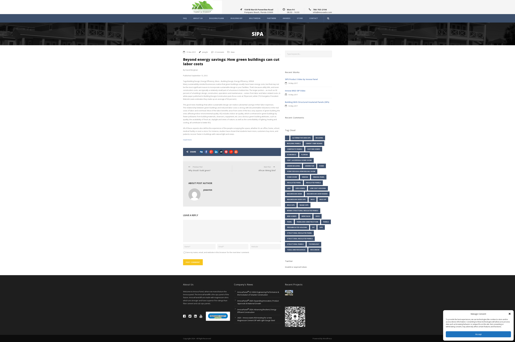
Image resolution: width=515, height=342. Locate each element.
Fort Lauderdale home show (299, 160)
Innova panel (318, 177)
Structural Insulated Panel (299, 233)
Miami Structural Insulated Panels (302, 211)
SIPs (321, 227)
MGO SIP (322, 199)
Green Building (293, 166)
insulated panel (294, 183)
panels (326, 222)
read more (187, 140)
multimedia (254, 18)
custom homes (313, 149)
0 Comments (219, 52)
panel (289, 222)
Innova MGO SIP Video (295, 90)
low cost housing (318, 188)
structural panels (295, 244)
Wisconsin (314, 250)
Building (319, 138)
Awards (286, 18)
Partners (271, 18)
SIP (313, 227)
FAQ (185, 18)
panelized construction (307, 222)
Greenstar (309, 166)
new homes (292, 216)
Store (300, 18)
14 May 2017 (293, 83)
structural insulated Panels (300, 239)
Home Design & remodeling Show (301, 171)
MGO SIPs (291, 205)
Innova (305, 177)
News (233, 52)
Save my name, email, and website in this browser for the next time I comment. (217, 252)
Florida (304, 155)
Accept (478, 334)
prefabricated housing (297, 227)
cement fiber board (314, 143)
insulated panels (313, 183)
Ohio (317, 216)
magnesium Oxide (294, 194)
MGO (312, 199)
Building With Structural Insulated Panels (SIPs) (307, 102)
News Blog (305, 216)
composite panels (294, 149)
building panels (294, 143)
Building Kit (236, 18)
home (321, 166)
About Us (198, 18)
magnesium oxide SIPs (296, 199)
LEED (288, 188)
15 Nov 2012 (191, 52)
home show (292, 177)
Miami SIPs (304, 205)
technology (314, 244)
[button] (509, 313)
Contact (313, 18)
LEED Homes (300, 188)
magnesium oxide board (317, 194)
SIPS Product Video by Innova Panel (301, 79)
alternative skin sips (301, 138)
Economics (291, 155)
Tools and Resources (296, 250)
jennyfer (205, 52)
